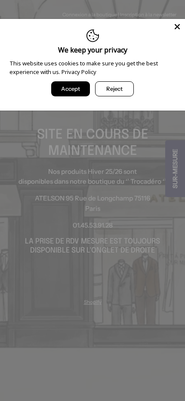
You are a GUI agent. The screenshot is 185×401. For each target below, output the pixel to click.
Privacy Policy (79, 72)
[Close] (177, 26)
